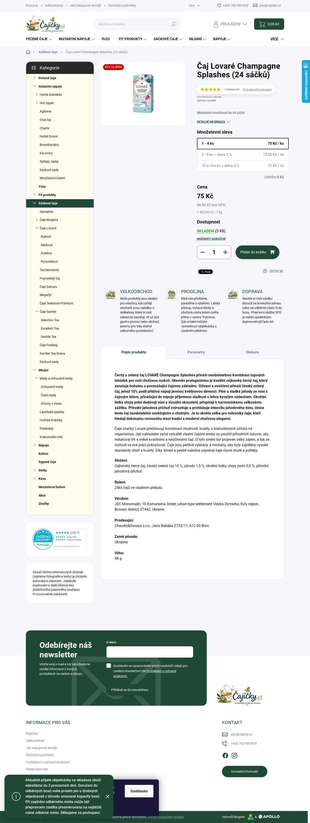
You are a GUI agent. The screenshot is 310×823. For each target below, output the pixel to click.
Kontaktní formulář (244, 771)
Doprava (32, 5)
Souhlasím (139, 791)
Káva (42, 478)
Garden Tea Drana (52, 353)
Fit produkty (47, 195)
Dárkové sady (49, 170)
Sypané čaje (47, 462)
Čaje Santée (48, 312)
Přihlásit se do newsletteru (129, 690)
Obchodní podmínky (122, 5)
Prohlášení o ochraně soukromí (47, 762)
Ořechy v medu (51, 403)
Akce (42, 495)
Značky (44, 503)
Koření (43, 454)
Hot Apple (47, 103)
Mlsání (43, 370)
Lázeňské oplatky (52, 412)
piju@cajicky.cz (241, 734)
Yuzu (42, 186)
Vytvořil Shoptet (233, 817)
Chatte (44, 128)
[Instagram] (234, 755)
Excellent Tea (50, 328)
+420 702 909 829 (244, 743)
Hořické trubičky (51, 420)
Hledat (174, 24)
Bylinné (46, 236)
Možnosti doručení (211, 238)
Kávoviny (46, 153)
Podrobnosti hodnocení (257, 89)
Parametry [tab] (196, 352)
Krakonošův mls (51, 437)
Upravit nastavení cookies (166, 817)
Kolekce (46, 253)
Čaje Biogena (49, 220)
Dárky (43, 470)
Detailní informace (211, 121)
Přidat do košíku (253, 252)
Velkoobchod (54, 5)
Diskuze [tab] (252, 352)
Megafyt (46, 295)
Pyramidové (49, 261)
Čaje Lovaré (48, 228)
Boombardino (49, 145)
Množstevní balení (52, 178)
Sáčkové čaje (48, 203)
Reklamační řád (37, 769)
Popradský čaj (50, 278)
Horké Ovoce (49, 136)
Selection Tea (50, 320)
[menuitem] (39, 39)
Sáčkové (47, 245)
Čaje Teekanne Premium (56, 303)
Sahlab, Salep (49, 161)
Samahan (46, 211)
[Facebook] (225, 755)
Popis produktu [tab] (133, 352)
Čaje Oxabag (49, 345)
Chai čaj (45, 120)
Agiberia (45, 111)
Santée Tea (48, 336)
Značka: (206, 100)
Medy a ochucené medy (56, 378)
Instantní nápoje (50, 86)
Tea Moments (49, 270)
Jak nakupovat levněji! (85, 5)
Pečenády (47, 428)
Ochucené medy (52, 387)
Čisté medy (48, 395)
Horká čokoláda (51, 94)
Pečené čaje (47, 78)
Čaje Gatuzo (48, 287)
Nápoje (44, 445)
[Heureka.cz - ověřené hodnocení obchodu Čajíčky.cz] (60, 539)
